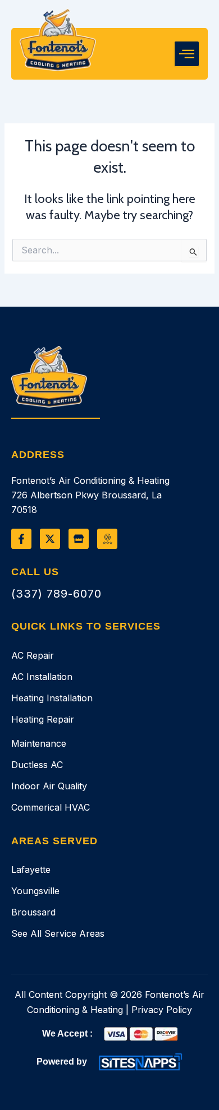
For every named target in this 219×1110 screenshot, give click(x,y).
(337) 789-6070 (56, 593)
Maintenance (38, 743)
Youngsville (35, 890)
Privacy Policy (161, 1009)
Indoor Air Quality (49, 786)
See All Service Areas (57, 933)
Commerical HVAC (50, 807)
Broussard (33, 912)
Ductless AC (37, 764)
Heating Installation (52, 698)
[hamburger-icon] (186, 54)
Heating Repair (42, 719)
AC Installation (41, 676)
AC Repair (32, 655)
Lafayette (31, 869)
